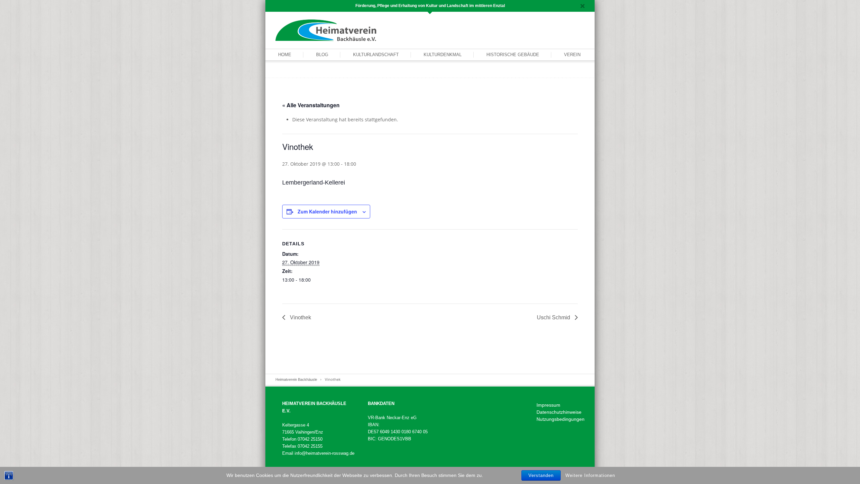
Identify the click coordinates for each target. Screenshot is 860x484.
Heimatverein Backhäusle (296, 379)
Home (284, 54)
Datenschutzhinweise (559, 412)
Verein (572, 54)
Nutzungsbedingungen (560, 419)
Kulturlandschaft (376, 54)
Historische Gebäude (512, 54)
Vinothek (300, 317)
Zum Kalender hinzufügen (327, 211)
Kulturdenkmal (443, 54)
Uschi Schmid (554, 317)
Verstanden (541, 475)
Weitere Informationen (590, 475)
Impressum (548, 405)
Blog (322, 54)
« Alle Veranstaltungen (311, 105)
